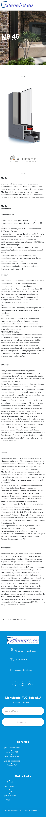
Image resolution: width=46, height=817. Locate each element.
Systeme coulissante (12, 747)
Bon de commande (12, 761)
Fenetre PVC (11, 765)
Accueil (10, 782)
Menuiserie (9, 786)
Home (4, 39)
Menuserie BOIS (12, 756)
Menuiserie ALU (12, 752)
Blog (10, 791)
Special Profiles (9, 795)
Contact (9, 800)
